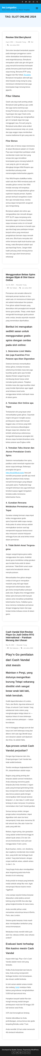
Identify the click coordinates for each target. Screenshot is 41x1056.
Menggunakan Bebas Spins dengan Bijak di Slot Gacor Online (20, 277)
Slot (32, 42)
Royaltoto (27, 75)
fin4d (17, 987)
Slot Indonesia (14, 648)
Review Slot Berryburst (18, 37)
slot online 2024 (14, 45)
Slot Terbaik (13, 288)
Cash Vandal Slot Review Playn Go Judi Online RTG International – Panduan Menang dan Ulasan (20, 636)
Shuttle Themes (17, 1049)
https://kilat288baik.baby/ (15, 473)
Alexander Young (21, 42)
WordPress (35, 1049)
